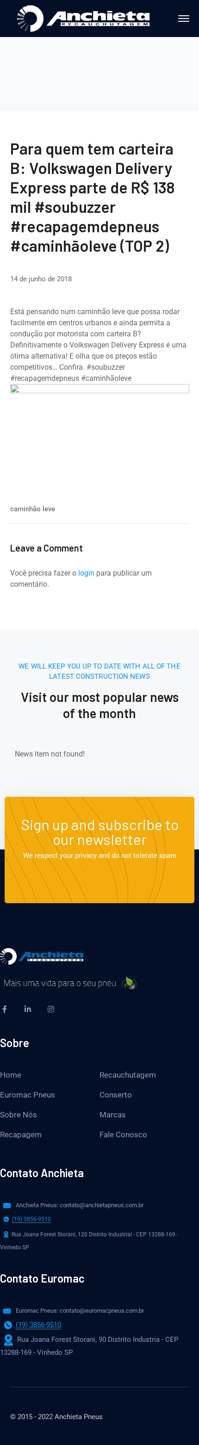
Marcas (113, 1114)
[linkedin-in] (27, 1009)
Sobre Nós (18, 1114)
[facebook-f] (4, 1009)
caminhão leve (32, 509)
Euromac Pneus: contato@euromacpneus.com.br (80, 1310)
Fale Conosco (123, 1134)
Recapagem (21, 1134)
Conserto (116, 1094)
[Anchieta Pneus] (83, 17)
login (86, 573)
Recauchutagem (128, 1074)
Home (10, 1074)
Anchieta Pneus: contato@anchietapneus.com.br (79, 1205)
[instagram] (51, 1009)
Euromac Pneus (27, 1094)
